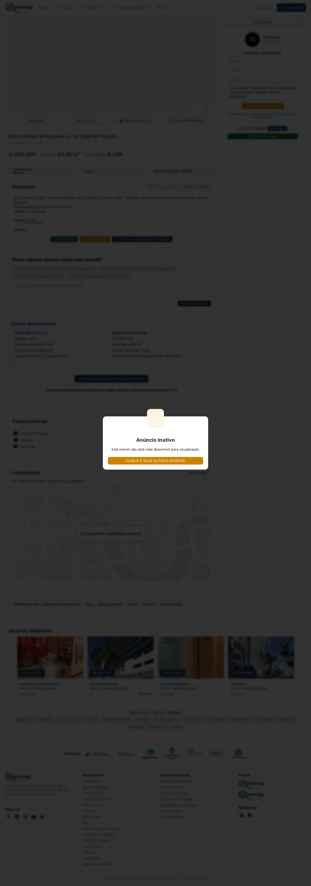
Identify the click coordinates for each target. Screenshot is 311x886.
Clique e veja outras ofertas (155, 461)
